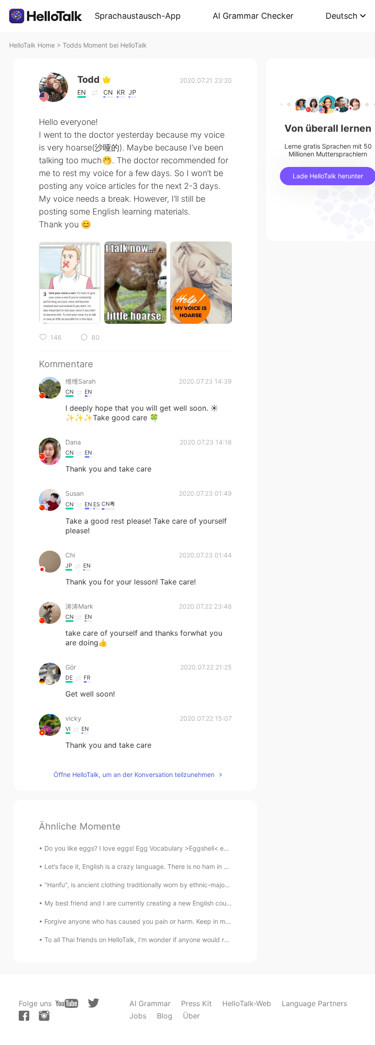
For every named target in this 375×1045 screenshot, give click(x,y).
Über (191, 1015)
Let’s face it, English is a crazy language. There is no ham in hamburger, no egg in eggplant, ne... (188, 866)
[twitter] (93, 1003)
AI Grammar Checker (253, 16)
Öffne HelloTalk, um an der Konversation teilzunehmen (134, 774)
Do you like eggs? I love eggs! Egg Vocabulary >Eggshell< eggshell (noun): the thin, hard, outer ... (190, 848)
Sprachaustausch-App (138, 16)
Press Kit (196, 1003)
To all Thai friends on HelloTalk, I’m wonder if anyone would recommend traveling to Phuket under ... (193, 939)
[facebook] (24, 1016)
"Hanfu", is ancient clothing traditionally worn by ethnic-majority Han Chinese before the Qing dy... (191, 885)
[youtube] (66, 1003)
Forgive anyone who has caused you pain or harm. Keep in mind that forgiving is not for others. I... (190, 921)
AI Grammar (150, 1003)
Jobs (137, 1015)
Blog (164, 1015)
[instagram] (44, 1016)
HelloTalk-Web (246, 1003)
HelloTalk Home (32, 45)
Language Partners (314, 1003)
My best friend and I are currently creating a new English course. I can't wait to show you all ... (184, 903)
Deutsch (342, 16)
